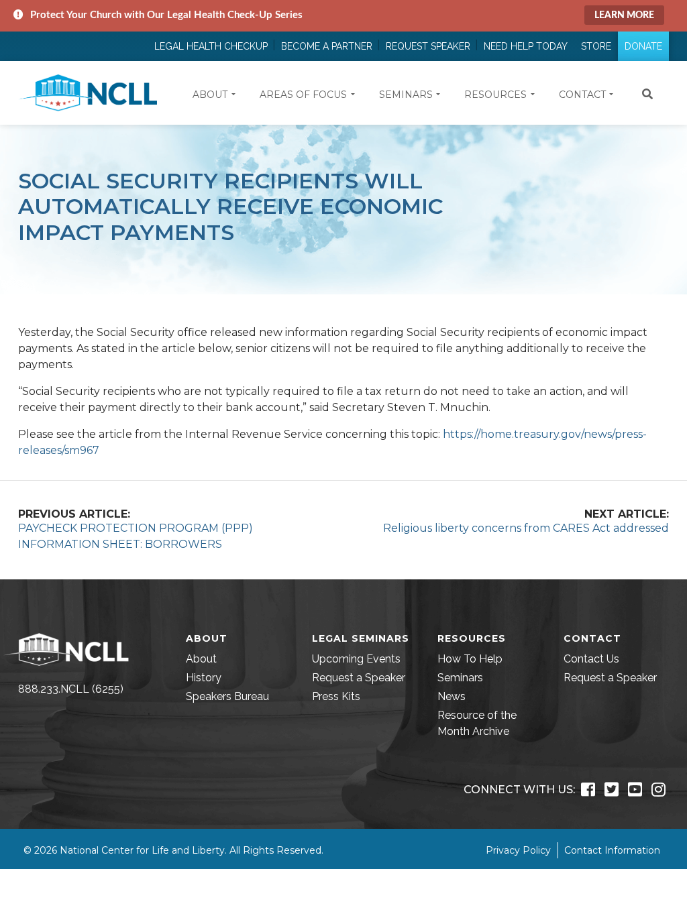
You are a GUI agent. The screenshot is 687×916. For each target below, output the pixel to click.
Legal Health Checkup (211, 46)
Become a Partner (326, 46)
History (203, 677)
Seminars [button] (406, 95)
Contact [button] (582, 95)
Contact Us (591, 658)
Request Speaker (428, 46)
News (451, 696)
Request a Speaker (358, 677)
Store (596, 46)
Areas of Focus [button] (303, 95)
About (201, 658)
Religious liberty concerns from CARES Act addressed (526, 528)
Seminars (460, 677)
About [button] (210, 95)
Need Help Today (526, 46)
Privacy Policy (518, 850)
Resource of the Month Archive (477, 723)
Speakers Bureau (227, 696)
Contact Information (612, 850)
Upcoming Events (356, 658)
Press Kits (336, 696)
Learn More (624, 15)
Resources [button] (495, 95)
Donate (643, 46)
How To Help (470, 658)
